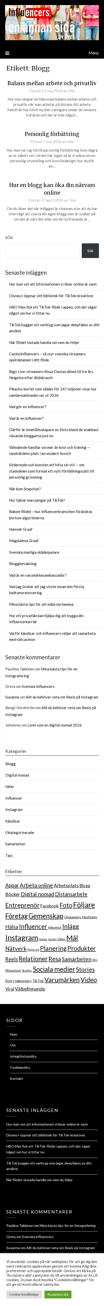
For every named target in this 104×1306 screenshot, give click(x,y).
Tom (72, 200)
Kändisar (12, 821)
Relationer (33, 958)
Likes (62, 939)
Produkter (81, 948)
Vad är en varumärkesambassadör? (38, 575)
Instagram (13, 809)
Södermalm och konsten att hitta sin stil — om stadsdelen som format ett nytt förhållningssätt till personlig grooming (51, 470)
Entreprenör (22, 905)
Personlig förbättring (52, 134)
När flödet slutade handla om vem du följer (44, 342)
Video (89, 979)
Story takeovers (18, 980)
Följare (84, 904)
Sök (9, 237)
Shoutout (13, 970)
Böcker (12, 894)
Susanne (12, 697)
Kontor (43, 939)
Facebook (49, 905)
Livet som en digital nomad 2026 (55, 725)
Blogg (10, 763)
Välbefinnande (30, 989)
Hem (13, 1034)
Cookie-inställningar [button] (24, 1294)
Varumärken (62, 979)
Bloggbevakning (23, 563)
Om (13, 1045)
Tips (9, 855)
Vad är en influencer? (26, 418)
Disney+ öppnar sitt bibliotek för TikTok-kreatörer (51, 295)
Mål (72, 938)
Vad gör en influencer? (27, 406)
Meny (94, 52)
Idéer (9, 786)
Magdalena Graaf (24, 540)
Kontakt (16, 1078)
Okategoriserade (19, 832)
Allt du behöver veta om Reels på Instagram (62, 697)
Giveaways (72, 917)
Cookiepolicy (20, 1067)
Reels (11, 959)
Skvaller (27, 970)
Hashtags (89, 917)
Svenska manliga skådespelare (34, 552)
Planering (53, 948)
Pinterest (33, 949)
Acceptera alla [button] (57, 1294)
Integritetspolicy (23, 1056)
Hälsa (11, 927)
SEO (94, 960)
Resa (54, 958)
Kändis (52, 939)
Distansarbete (71, 894)
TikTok (38, 980)
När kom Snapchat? (25, 488)
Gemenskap (46, 916)
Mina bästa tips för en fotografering (68, 1225)
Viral (9, 989)
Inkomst (54, 927)
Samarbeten (15, 844)
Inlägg (70, 926)
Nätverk (16, 948)
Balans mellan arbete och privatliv (52, 83)
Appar (12, 885)
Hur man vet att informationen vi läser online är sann (53, 284)
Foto (66, 905)
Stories (85, 969)
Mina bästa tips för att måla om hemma (41, 604)
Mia (71, 90)
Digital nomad (17, 775)
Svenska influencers (38, 686)
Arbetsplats (66, 885)
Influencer (13, 798)
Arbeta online (36, 885)
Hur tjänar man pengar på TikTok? (37, 500)
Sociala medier (54, 969)
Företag (16, 916)
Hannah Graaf (21, 529)
